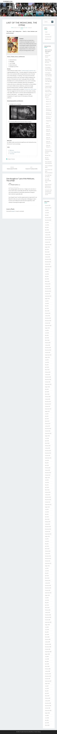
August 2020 (47, 327)
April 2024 (47, 229)
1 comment (29, 27)
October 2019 (47, 352)
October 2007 (47, 678)
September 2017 (48, 408)
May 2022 (47, 276)
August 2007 (47, 683)
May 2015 (47, 462)
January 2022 (47, 286)
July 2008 (47, 656)
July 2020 (47, 330)
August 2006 (47, 713)
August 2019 (47, 357)
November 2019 (48, 350)
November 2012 (48, 529)
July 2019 (47, 359)
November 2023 (48, 239)
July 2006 (47, 715)
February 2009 (47, 639)
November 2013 (48, 499)
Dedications (47, 83)
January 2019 (47, 374)
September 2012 (48, 533)
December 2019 (48, 347)
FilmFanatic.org (7, 1)
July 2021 (47, 301)
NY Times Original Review (14, 152)
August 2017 (47, 411)
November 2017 (48, 404)
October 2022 (47, 264)
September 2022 (48, 266)
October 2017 (47, 406)
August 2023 (47, 247)
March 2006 (47, 725)
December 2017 (48, 401)
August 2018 (47, 386)
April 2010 (47, 605)
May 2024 (47, 227)
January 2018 (47, 399)
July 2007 (47, 686)
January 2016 (47, 448)
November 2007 (48, 676)
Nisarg (39, 731)
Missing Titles (47, 155)
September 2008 (48, 651)
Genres (47, 123)
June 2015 (47, 460)
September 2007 (48, 681)
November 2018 (48, 379)
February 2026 (47, 205)
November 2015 (48, 453)
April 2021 (47, 308)
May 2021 (47, 305)
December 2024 (48, 217)
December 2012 (48, 526)
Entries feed (47, 34)
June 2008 (47, 659)
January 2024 (47, 234)
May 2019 (47, 364)
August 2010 (47, 595)
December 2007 (48, 673)
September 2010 (48, 592)
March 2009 (47, 636)
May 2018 (47, 389)
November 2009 (48, 617)
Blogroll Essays (48, 64)
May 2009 (47, 632)
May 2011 (47, 573)
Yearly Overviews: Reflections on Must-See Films (48, 186)
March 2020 (47, 340)
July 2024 (47, 222)
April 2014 (47, 487)
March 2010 (47, 607)
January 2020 (47, 345)
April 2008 (47, 663)
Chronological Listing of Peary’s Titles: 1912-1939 (48, 69)
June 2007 (47, 688)
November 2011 (48, 558)
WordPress (31, 731)
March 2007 (47, 695)
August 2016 (47, 435)
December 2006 (48, 703)
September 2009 (48, 622)
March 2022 (47, 281)
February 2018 (47, 396)
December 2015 (48, 450)
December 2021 (48, 288)
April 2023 (47, 249)
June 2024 (47, 224)
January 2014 (47, 494)
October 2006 (47, 708)
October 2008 (47, 649)
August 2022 (47, 269)
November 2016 (48, 428)
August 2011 (47, 565)
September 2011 (48, 563)
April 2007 (47, 693)
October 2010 (47, 590)
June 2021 (47, 303)
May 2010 (47, 602)
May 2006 (47, 720)
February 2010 (47, 610)
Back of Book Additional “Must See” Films (48, 61)
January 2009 (47, 641)
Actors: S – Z (48, 106)
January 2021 (47, 315)
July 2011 (47, 568)
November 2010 (48, 587)
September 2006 (48, 710)
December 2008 (48, 644)
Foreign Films (48, 120)
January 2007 (47, 700)
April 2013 (47, 516)
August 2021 (47, 298)
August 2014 (47, 477)
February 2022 (47, 283)
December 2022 (48, 259)
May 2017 (47, 416)
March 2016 (47, 443)
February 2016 (47, 445)
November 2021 (48, 291)
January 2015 (47, 470)
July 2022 (47, 271)
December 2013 (48, 497)
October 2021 (47, 293)
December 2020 (48, 318)
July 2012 (47, 538)
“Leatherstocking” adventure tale (28, 70)
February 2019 (47, 372)
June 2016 (47, 438)
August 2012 (47, 536)
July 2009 (47, 627)
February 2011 (47, 580)
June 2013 (47, 511)
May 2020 (47, 335)
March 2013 (47, 519)
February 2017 (47, 423)
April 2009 (47, 634)
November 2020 (48, 320)
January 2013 (47, 524)
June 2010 (47, 600)
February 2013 (47, 521)
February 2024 (47, 232)
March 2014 (47, 489)
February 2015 (47, 467)
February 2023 (47, 254)
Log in (46, 31)
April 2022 (47, 278)
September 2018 (48, 384)
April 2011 (47, 575)
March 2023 (47, 251)
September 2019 (48, 354)
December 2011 (48, 556)
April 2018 (47, 391)
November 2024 (48, 220)
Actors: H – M (48, 101)
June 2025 (47, 212)
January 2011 (47, 583)
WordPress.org (48, 39)
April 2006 (47, 722)
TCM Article (11, 153)
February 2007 (47, 698)
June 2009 (47, 629)
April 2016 (47, 440)
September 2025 (48, 207)
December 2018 (48, 377)
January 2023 (47, 256)
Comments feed (48, 36)
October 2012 (47, 531)
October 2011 (47, 560)
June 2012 (47, 541)
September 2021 (48, 296)
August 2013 (47, 507)
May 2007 (47, 690)
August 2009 (47, 624)
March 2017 (47, 421)
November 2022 (48, 261)
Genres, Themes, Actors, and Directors (48, 96)
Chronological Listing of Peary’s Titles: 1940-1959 (48, 74)
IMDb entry (11, 150)
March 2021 (47, 310)
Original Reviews (11, 159)
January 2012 (47, 553)
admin (24, 27)
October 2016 (47, 430)
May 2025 (47, 215)
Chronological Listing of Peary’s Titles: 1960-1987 (48, 80)
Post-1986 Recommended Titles (48, 181)
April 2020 (47, 337)
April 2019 (47, 367)
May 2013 (47, 514)
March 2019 (47, 369)
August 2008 (47, 654)
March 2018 (47, 394)
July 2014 (47, 480)
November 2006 (48, 705)
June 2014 (47, 482)
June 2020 (47, 332)
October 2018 (47, 381)
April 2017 (47, 418)
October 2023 (47, 242)
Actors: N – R (48, 104)
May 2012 (47, 543)
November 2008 (48, 646)
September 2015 (48, 457)
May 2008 (47, 661)
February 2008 (47, 668)
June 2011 (47, 570)
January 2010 (47, 612)
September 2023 (48, 244)
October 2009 (47, 619)
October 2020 (47, 323)
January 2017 (47, 426)
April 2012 (47, 546)
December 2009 (48, 614)
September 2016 (48, 433)
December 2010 (48, 585)
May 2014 (47, 484)
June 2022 (47, 274)
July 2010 (47, 597)
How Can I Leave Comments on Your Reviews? (48, 151)
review (30, 89)
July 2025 (47, 210)
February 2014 (47, 492)
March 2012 (47, 548)
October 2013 (47, 502)
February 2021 (47, 313)
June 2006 (47, 717)
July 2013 (47, 509)
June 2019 (47, 362)
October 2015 (47, 455)
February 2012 (47, 551)
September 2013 (48, 504)
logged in (14, 211)
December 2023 (48, 237)
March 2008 (47, 666)
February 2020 (47, 342)
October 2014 (47, 475)
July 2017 (47, 413)
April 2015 (47, 465)
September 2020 (48, 325)
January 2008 (47, 671)
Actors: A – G (48, 99)
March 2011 (47, 578)
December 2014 (48, 472)
